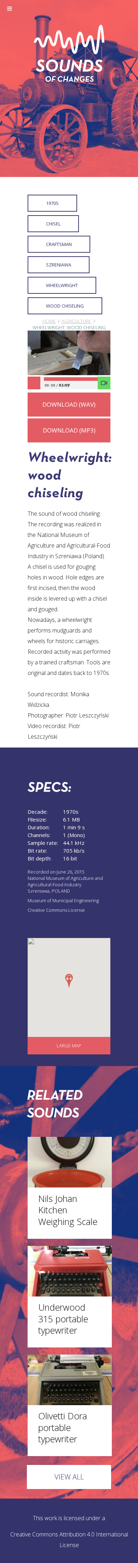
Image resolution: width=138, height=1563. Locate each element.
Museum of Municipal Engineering (63, 900)
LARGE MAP (69, 1045)
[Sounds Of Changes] (69, 80)
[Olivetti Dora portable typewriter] (70, 1403)
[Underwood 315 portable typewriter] (70, 1294)
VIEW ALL (69, 1477)
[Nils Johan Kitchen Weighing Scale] (70, 1185)
